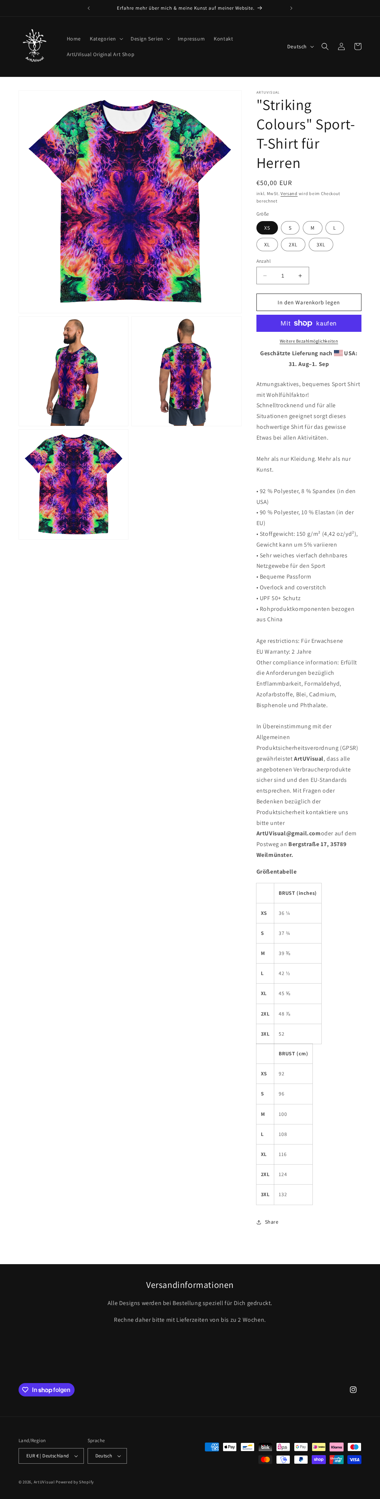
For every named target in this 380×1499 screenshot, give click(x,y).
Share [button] (272, 1221)
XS (267, 227)
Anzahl (263, 261)
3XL (321, 244)
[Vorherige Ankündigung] (89, 8)
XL (267, 244)
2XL (293, 244)
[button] (105, 38)
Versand (289, 193)
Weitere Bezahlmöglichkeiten (309, 341)
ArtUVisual (44, 1482)
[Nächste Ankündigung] (291, 8)
